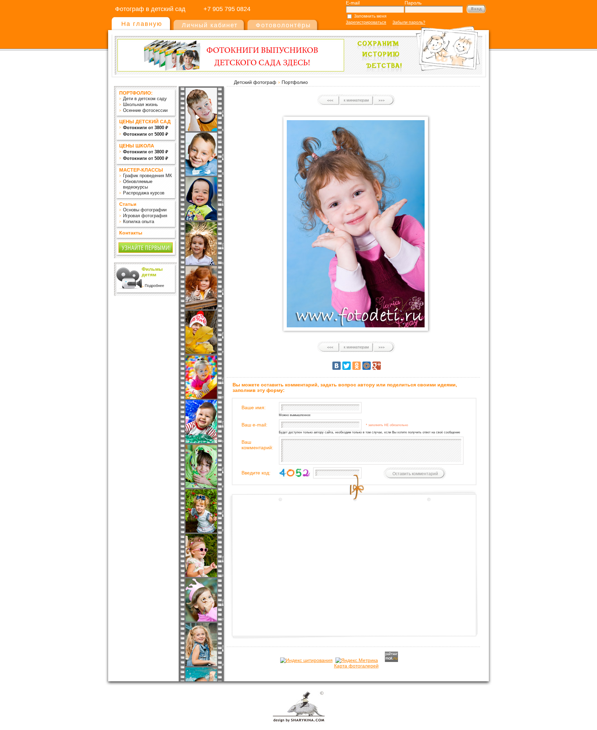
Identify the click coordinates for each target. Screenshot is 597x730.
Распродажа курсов (143, 192)
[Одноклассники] (356, 366)
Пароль (413, 3)
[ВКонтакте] (336, 366)
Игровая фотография (145, 215)
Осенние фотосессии (145, 110)
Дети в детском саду (145, 98)
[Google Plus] (376, 366)
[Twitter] (346, 366)
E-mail (353, 3)
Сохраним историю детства (416, 45)
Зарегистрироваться (366, 22)
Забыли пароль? (408, 22)
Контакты (130, 233)
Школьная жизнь (140, 104)
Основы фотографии (145, 209)
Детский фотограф (255, 82)
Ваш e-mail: (254, 425)
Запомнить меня (370, 16)
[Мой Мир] (366, 366)
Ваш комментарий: (257, 444)
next (383, 100)
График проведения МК (147, 175)
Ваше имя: (253, 407)
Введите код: (256, 473)
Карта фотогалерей (356, 666)
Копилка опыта (138, 221)
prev (329, 100)
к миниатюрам (356, 100)
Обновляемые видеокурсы (137, 184)
